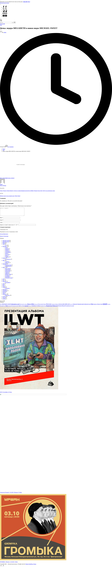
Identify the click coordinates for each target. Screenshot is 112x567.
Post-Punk (7, 288)
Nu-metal (7, 275)
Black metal (7, 268)
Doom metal (7, 270)
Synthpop (7, 256)
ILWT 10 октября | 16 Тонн (6, 392)
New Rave (7, 254)
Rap (3, 284)
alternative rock (6, 241)
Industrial (4, 263)
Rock (4, 286)
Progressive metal (8, 277)
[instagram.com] (5, 14)
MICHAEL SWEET (10, 178)
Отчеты (4, 296)
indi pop (7, 261)
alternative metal (6, 240)
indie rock (7, 262)
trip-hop (4, 291)
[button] (12, 22)
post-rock (4, 281)
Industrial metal (8, 265)
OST (4, 279)
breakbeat (7, 248)
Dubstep (7, 249)
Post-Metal (7, 276)
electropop (7, 251)
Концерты (7, 295)
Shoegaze (5, 289)
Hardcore (7, 272)
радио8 (4, 298)
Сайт (1, 222)
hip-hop (4, 258)
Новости (4, 294)
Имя (1, 217)
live (6, 245)
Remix (6, 255)
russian (4, 287)
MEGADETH (3, 178)
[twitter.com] (5, 9)
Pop (3, 280)
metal (4, 267)
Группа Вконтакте (4, 233)
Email (1, 220)
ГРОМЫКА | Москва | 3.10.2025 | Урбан (9, 561)
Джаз (4, 292)
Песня (4, 297)
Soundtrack (5, 290)
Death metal (7, 269)
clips (1, 25)
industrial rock (8, 266)
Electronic (5, 246)
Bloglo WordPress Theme (31, 564)
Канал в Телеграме (4, 236)
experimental (7, 252)
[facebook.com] (5, 7)
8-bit (6, 247)
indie (4, 260)
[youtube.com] (5, 16)
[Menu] (0, 4)
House (6, 253)
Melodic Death (8, 274)
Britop (4, 242)
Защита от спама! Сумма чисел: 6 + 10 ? (9, 224)
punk (4, 283)
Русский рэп (8, 259)
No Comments (10, 146)
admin (1, 184)
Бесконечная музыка (4, 2)
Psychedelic (7, 282)
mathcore (7, 273)
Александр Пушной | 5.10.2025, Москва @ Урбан (11, 492)
